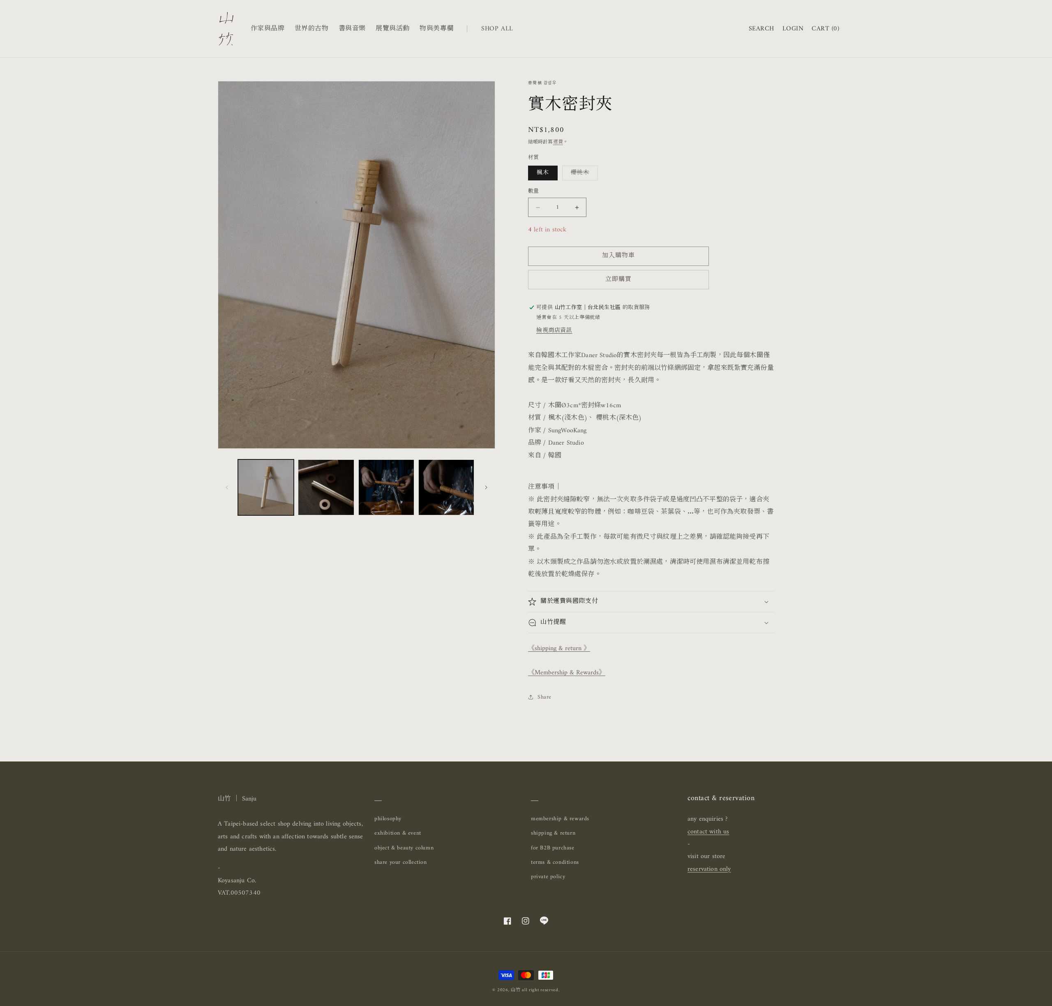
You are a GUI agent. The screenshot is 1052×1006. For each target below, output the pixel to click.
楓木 (543, 173)
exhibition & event (397, 833)
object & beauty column (404, 848)
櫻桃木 (583, 173)
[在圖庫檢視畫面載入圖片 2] (326, 487)
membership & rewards (560, 819)
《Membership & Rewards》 (566, 672)
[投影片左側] (227, 487)
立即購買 (618, 279)
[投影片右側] (486, 487)
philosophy (387, 819)
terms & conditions (555, 862)
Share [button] (544, 697)
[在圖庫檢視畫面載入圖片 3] (386, 487)
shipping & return (553, 833)
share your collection (400, 862)
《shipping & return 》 (559, 648)
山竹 (515, 990)
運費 (558, 142)
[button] (761, 29)
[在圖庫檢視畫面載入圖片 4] (446, 487)
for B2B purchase (552, 848)
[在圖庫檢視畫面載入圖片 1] (266, 487)
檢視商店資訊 (554, 330)
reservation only (709, 869)
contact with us (708, 832)
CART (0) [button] (825, 29)
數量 (533, 191)
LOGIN (792, 29)
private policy (548, 877)
